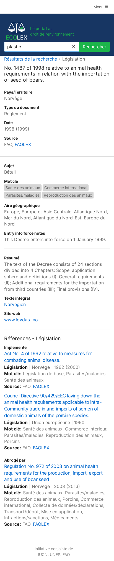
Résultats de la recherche (30, 59)
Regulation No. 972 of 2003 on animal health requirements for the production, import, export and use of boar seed (53, 473)
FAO (66, 554)
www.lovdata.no (21, 319)
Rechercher (94, 46)
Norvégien (15, 304)
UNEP (55, 554)
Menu (99, 6)
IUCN (43, 554)
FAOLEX (23, 144)
